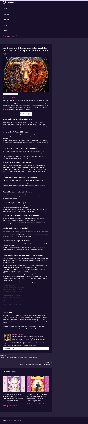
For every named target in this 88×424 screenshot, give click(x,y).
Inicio (5, 8)
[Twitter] (11, 348)
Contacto (6, 30)
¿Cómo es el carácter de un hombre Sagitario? (12, 305)
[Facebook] (4, 348)
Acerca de (6, 14)
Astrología (12, 405)
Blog (5, 25)
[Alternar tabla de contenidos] (29, 114)
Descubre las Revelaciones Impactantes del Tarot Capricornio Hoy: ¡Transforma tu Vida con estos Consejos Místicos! (13, 289)
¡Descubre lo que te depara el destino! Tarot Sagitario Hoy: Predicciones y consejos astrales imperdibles (13, 295)
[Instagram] (8, 348)
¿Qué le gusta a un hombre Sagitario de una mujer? (13, 300)
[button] (10, 36)
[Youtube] (13, 348)
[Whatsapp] (6, 348)
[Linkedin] (10, 348)
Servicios (6, 19)
